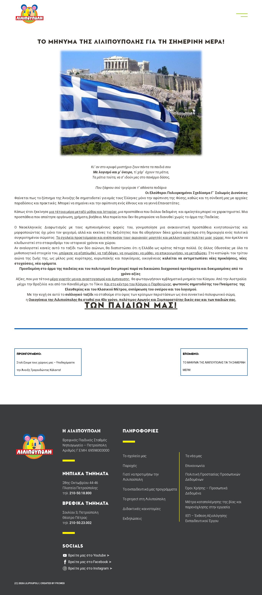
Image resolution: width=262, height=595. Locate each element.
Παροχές (130, 466)
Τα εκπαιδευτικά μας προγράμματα (150, 489)
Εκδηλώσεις (132, 518)
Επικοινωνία (194, 466)
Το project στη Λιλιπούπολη (144, 499)
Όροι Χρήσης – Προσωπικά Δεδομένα (206, 490)
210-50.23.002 (80, 523)
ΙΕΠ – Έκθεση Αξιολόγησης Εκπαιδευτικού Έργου (206, 518)
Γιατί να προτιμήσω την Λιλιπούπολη (141, 476)
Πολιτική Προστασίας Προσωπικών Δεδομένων (212, 476)
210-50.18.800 (80, 493)
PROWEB (60, 583)
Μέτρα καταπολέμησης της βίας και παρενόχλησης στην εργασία (213, 504)
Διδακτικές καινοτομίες (142, 509)
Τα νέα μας (193, 456)
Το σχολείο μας (135, 456)
